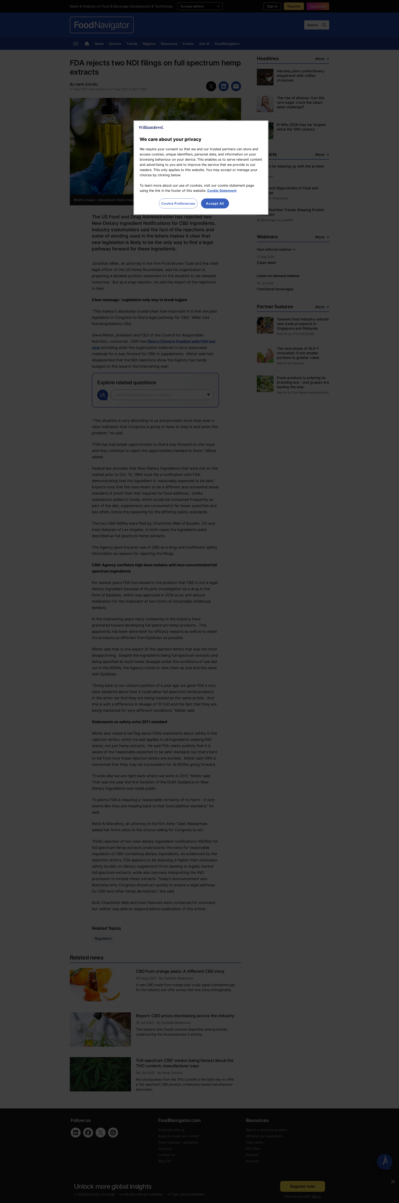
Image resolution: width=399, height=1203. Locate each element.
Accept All (215, 203)
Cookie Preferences (178, 203)
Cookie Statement (221, 190)
